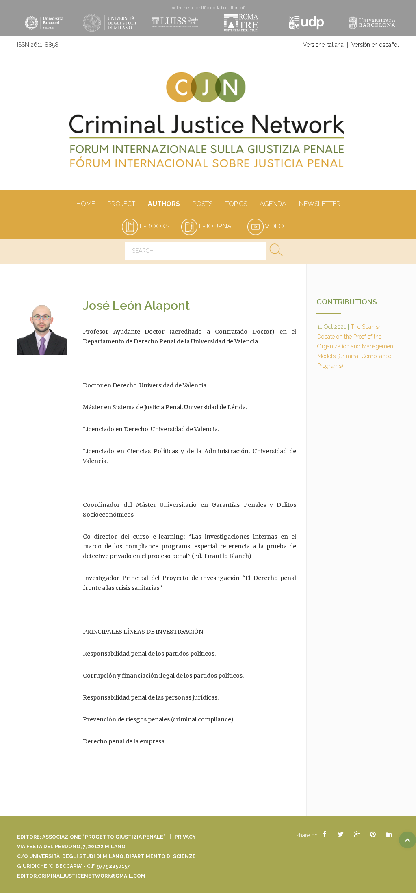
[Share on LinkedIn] (389, 834)
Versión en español (375, 44)
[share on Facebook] (324, 834)
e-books (153, 226)
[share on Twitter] (340, 834)
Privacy (185, 837)
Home (85, 204)
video (274, 226)
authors (164, 204)
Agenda (273, 204)
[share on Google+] (356, 834)
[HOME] (208, 124)
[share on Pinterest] (372, 834)
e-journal (216, 226)
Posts (202, 204)
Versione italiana (323, 44)
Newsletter (319, 204)
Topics (236, 204)
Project (121, 204)
